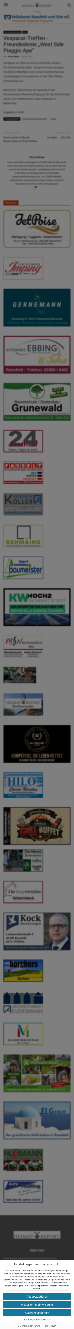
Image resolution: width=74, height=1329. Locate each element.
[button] (37, 1304)
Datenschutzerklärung (29, 1326)
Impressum (50, 1326)
